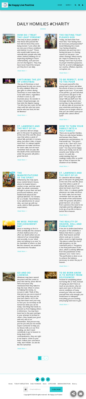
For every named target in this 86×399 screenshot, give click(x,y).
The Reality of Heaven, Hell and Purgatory (70, 224)
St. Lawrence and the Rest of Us (70, 174)
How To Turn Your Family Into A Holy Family (71, 128)
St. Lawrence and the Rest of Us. (28, 127)
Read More (21, 71)
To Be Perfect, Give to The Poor (71, 80)
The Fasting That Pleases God (70, 36)
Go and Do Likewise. (24, 273)
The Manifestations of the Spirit (27, 175)
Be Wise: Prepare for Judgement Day (27, 224)
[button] (75, 5)
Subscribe (56, 389)
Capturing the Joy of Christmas (29, 80)
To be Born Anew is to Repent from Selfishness (70, 275)
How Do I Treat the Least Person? (29, 36)
